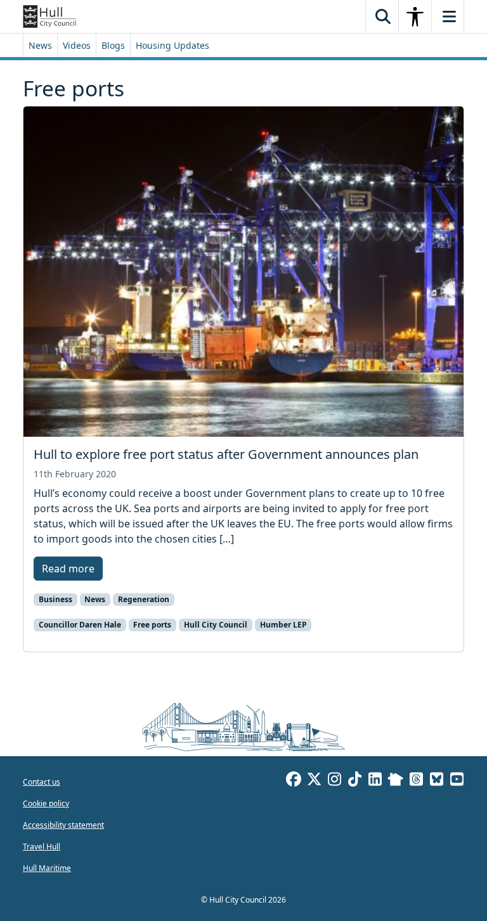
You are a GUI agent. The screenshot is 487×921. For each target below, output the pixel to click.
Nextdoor (395, 780)
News (40, 45)
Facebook (293, 780)
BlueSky (436, 780)
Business (55, 599)
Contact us (41, 781)
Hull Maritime (47, 868)
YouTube (456, 780)
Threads (416, 780)
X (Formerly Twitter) (313, 780)
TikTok (354, 780)
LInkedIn (374, 780)
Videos (77, 45)
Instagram (334, 780)
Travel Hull (41, 846)
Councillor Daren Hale (80, 624)
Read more (68, 569)
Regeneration (143, 599)
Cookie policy (46, 803)
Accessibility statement (63, 825)
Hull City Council (215, 624)
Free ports (152, 624)
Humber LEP (283, 624)
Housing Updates (172, 45)
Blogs (113, 45)
